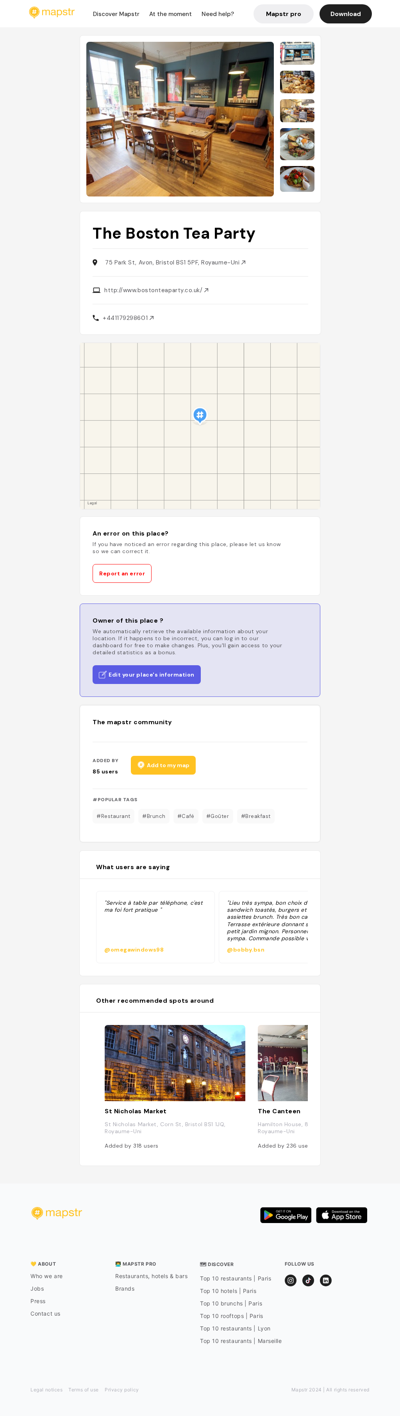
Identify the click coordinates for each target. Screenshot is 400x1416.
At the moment (170, 14)
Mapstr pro (283, 14)
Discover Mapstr (116, 14)
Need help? (218, 14)
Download (345, 14)
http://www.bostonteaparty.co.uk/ (154, 290)
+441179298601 (126, 318)
